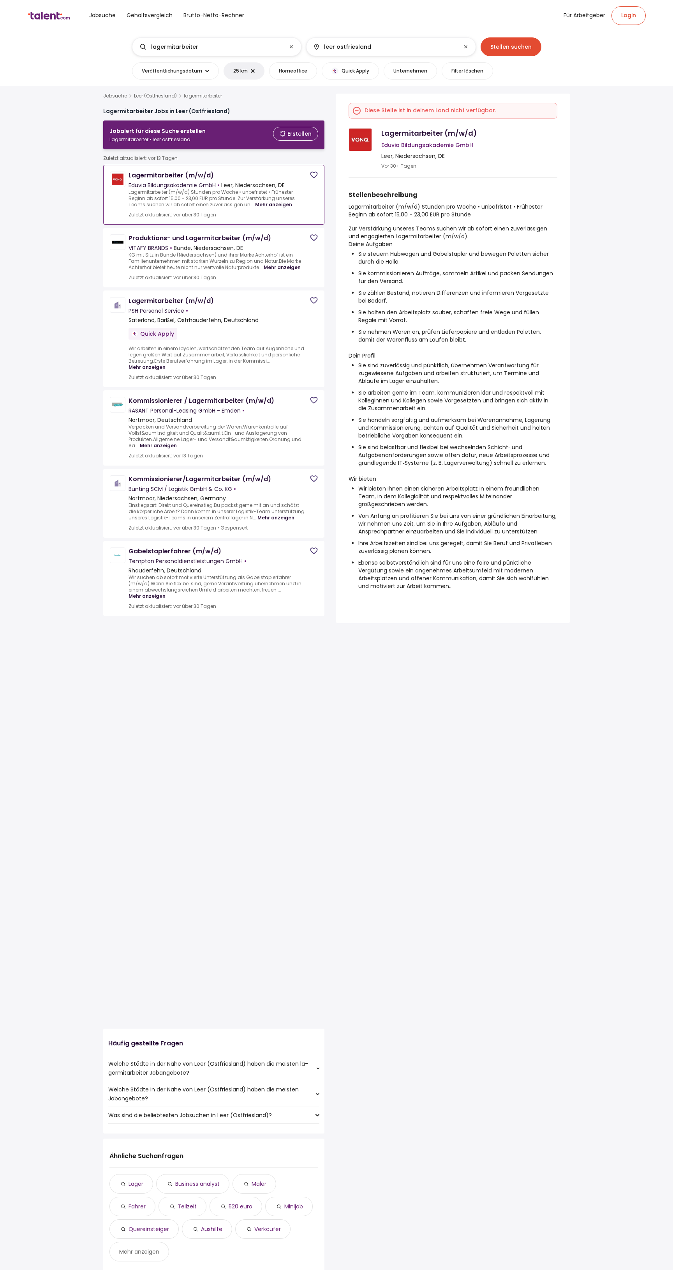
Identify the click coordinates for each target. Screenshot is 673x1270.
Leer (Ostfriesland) (155, 96)
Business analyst (197, 1184)
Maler (259, 1184)
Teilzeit (187, 1206)
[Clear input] (291, 47)
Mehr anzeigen (273, 204)
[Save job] (314, 175)
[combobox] (216, 47)
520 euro (240, 1206)
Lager (136, 1184)
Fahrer (137, 1206)
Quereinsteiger (149, 1229)
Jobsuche (115, 96)
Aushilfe (211, 1229)
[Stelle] (210, 47)
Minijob (293, 1206)
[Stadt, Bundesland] (384, 47)
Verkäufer (267, 1229)
